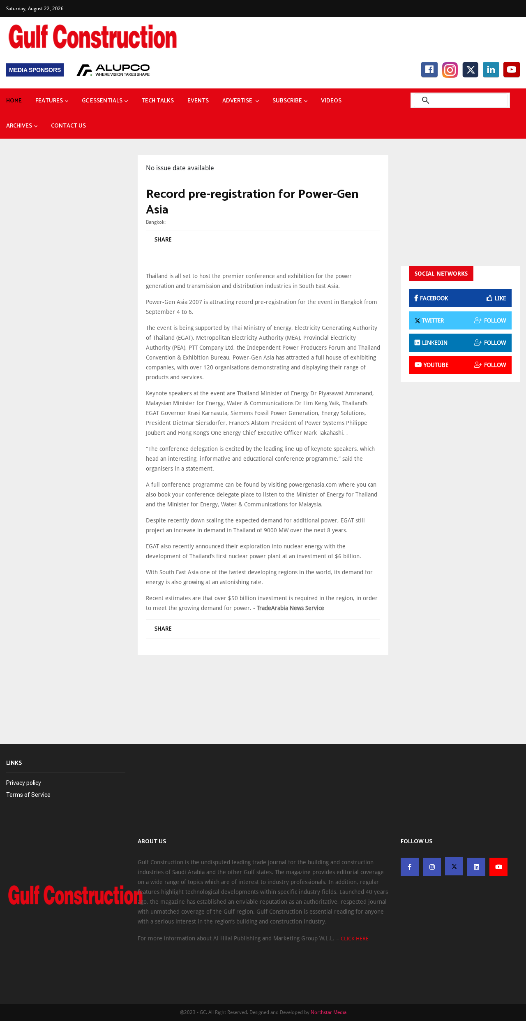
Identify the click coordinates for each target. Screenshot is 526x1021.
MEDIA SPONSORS (35, 70)
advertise (238, 101)
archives (19, 126)
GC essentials (102, 101)
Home (14, 101)
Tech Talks (157, 101)
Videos (331, 101)
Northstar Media (328, 1012)
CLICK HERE (355, 938)
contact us (68, 126)
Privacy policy (23, 783)
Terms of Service (28, 794)
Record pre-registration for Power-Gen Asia (252, 202)
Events (198, 101)
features (49, 101)
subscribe (287, 101)
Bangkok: (156, 222)
